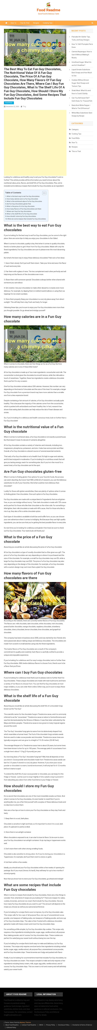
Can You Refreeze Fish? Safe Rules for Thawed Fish (82, 99)
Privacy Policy (50, 1025)
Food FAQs (8, 103)
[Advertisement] (35, 126)
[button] (43, 193)
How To (13, 23)
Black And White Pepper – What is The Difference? (81, 106)
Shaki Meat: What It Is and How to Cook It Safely (81, 92)
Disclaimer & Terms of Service (82, 1025)
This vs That (24, 23)
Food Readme (48, 10)
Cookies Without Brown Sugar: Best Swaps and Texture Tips (80, 83)
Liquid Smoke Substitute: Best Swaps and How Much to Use (82, 73)
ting (24, 106)
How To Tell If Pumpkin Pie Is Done (82, 45)
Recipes (36, 23)
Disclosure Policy (63, 1025)
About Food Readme (12, 1025)
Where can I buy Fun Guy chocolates (19, 211)
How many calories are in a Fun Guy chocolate (22, 199)
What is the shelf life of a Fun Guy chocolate (22, 214)
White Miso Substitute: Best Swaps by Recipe (82, 114)
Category (75, 129)
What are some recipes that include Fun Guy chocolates (26, 219)
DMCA (41, 1025)
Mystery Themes (25, 1022)
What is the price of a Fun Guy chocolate (20, 206)
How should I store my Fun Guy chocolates (21, 216)
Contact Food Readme (29, 1025)
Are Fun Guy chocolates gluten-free (19, 204)
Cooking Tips (47, 23)
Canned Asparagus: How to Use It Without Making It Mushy (82, 55)
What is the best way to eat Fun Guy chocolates (23, 196)
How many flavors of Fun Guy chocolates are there (24, 209)
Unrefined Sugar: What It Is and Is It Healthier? (81, 63)
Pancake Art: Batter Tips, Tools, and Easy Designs (81, 38)
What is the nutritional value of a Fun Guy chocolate (24, 201)
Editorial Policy (11, 1027)
